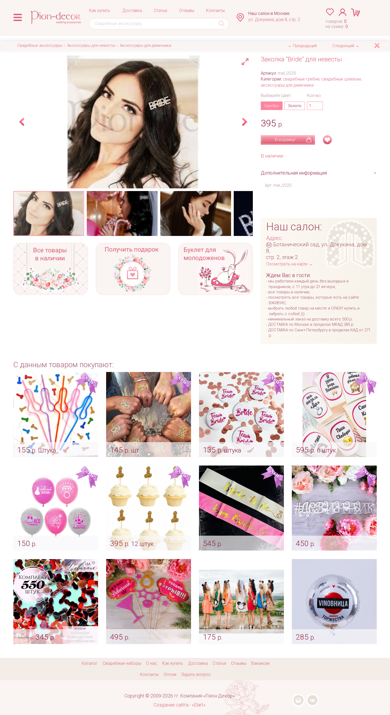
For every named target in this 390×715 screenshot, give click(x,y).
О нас (151, 663)
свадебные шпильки (341, 79)
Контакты (215, 10)
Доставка (132, 10)
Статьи (160, 10)
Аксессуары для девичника (145, 45)
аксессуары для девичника (287, 85)
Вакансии (260, 663)
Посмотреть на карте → (289, 263)
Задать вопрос (196, 674)
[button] (246, 60)
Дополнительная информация (294, 173)
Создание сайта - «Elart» (179, 705)
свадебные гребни (301, 79)
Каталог (90, 663)
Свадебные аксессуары (39, 45)
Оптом (170, 674)
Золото (294, 106)
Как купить (99, 10)
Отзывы (186, 10)
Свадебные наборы (122, 663)
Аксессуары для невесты (91, 45)
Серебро (271, 106)
